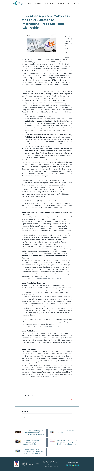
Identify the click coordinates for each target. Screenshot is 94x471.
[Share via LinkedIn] (25, 395)
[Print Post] (32, 395)
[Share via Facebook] (22, 395)
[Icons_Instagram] (70, 465)
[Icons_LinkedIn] (67, 465)
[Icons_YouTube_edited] (78, 465)
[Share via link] (29, 395)
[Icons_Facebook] (75, 465)
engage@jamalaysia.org (52, 466)
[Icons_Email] (73, 465)
